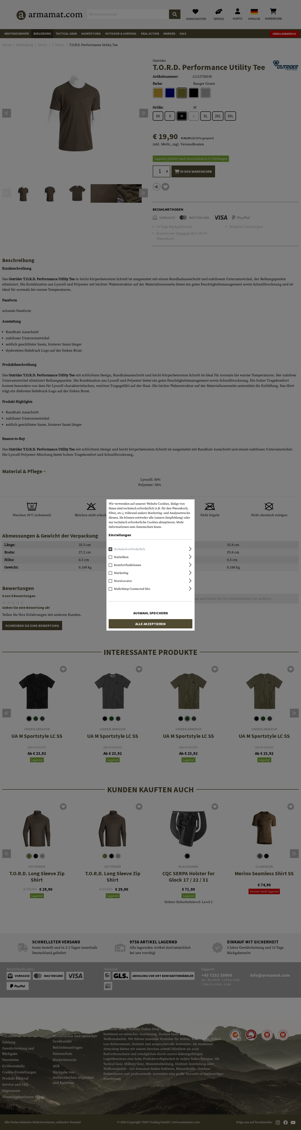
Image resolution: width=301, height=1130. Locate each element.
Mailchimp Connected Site (132, 589)
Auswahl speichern (150, 613)
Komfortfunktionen (127, 565)
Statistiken (121, 557)
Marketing (121, 573)
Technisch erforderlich (129, 549)
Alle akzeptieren (150, 624)
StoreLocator (123, 581)
